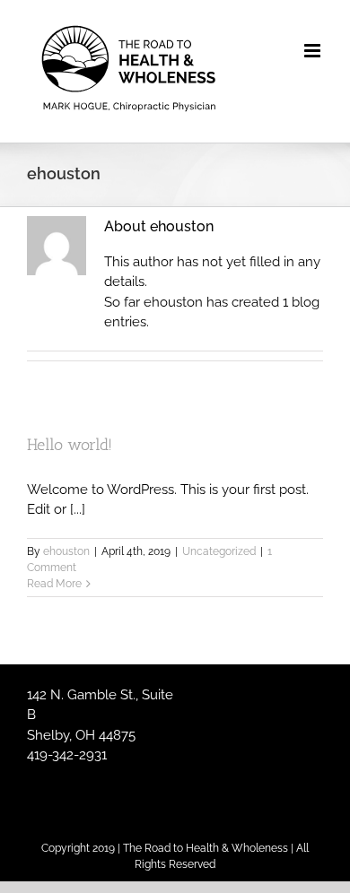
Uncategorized (219, 551)
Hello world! (69, 445)
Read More (54, 583)
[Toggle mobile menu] (313, 50)
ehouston (66, 551)
